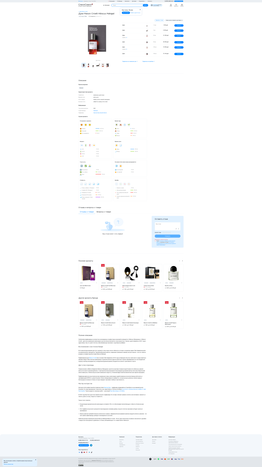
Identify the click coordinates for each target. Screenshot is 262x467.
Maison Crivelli (93, 358)
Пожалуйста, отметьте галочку (161, 239)
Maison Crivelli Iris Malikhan (150, 322)
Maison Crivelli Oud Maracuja (108, 285)
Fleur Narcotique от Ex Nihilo (117, 391)
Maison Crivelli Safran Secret (108, 322)
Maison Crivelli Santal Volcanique (130, 322)
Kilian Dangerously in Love (128, 285)
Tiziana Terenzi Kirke (149, 285)
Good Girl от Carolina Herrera (129, 389)
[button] (80, 65)
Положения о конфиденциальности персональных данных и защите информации (166, 243)
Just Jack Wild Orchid (85, 285)
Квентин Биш (107, 387)
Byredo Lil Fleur (168, 285)
